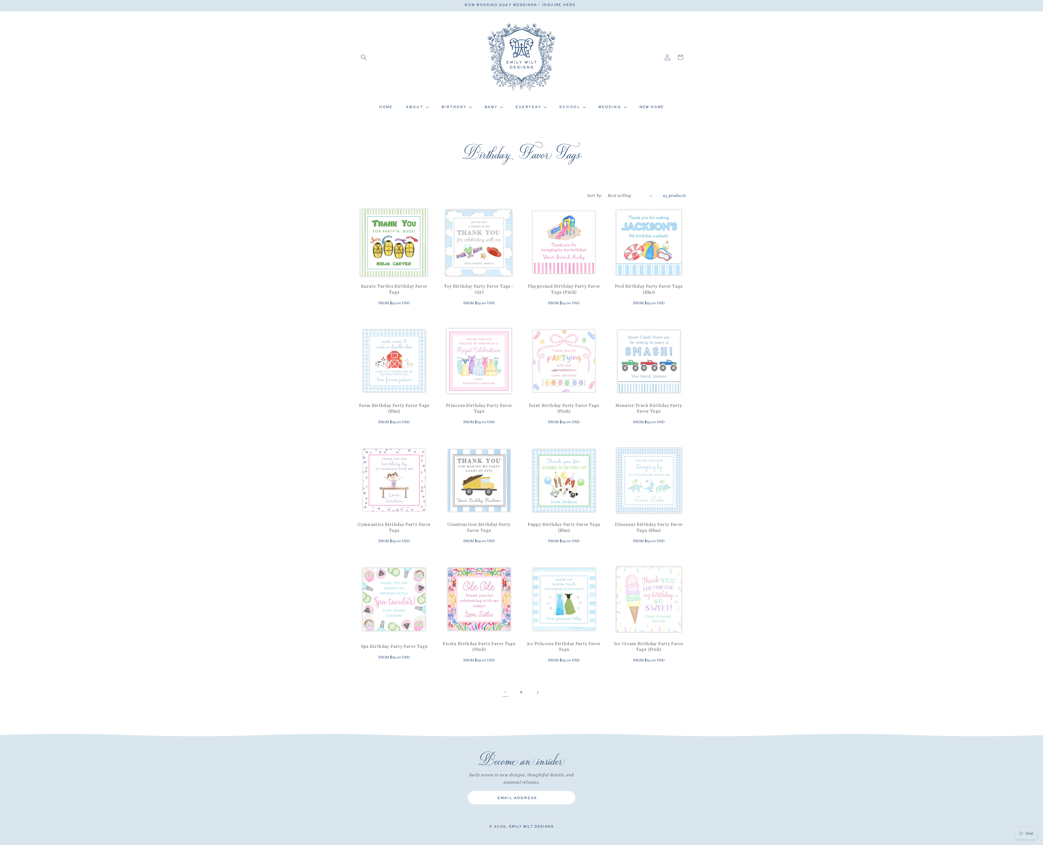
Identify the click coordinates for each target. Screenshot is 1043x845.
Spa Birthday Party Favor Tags (394, 647)
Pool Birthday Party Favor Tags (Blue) (649, 290)
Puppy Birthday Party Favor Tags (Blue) (564, 527)
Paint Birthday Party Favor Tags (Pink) (564, 408)
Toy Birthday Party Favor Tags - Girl (479, 290)
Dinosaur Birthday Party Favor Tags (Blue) (649, 527)
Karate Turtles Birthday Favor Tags (394, 290)
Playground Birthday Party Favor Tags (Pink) (564, 290)
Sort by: (594, 196)
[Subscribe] (567, 798)
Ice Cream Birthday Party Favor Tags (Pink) (648, 647)
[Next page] (537, 692)
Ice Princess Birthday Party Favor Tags (564, 647)
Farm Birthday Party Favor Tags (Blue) (394, 408)
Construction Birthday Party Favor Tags (479, 527)
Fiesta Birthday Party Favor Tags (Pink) (479, 647)
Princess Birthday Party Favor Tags (479, 408)
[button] (363, 57)
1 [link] (505, 692)
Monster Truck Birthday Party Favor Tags (648, 408)
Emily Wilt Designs (531, 826)
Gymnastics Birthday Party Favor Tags (394, 527)
